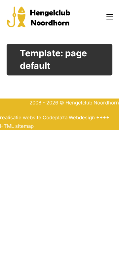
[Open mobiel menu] (109, 16)
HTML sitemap (17, 126)
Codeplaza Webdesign (69, 117)
